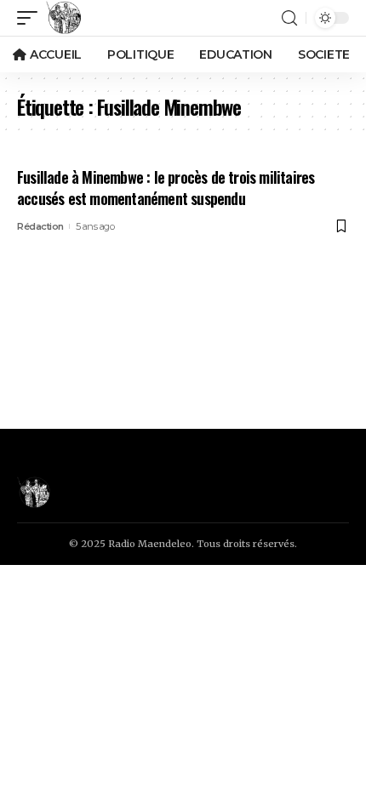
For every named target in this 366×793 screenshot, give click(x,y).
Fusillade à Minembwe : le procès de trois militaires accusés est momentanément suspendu (165, 187)
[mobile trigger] (31, 18)
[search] (289, 18)
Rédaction (40, 226)
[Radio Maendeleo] (64, 18)
